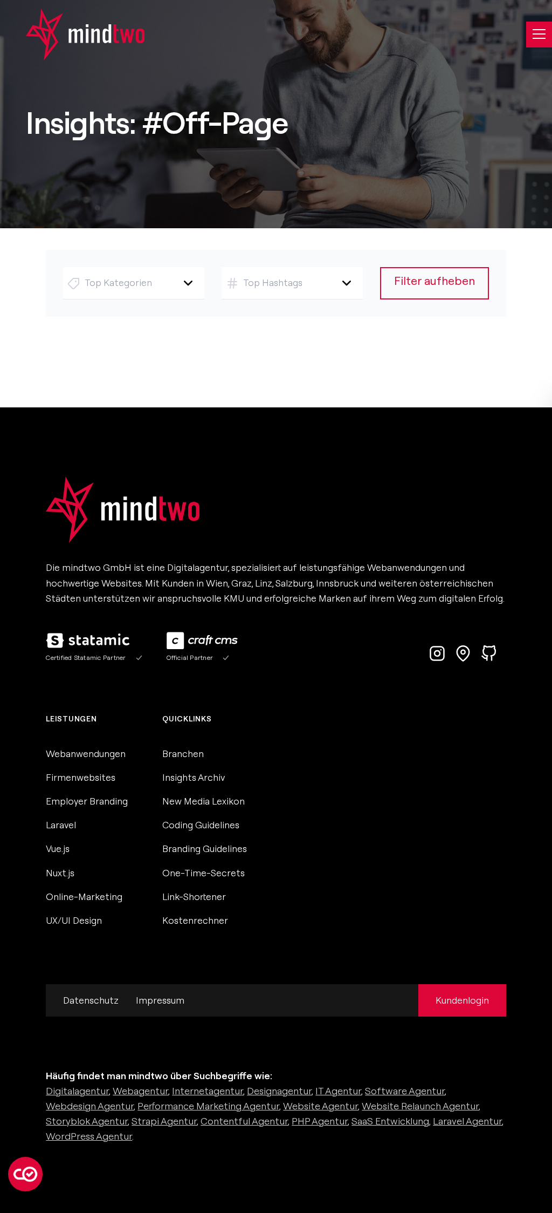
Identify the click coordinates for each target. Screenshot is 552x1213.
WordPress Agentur (89, 1136)
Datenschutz (91, 1000)
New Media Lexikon (203, 801)
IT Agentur (338, 1091)
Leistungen (71, 719)
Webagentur (140, 1091)
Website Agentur (320, 1106)
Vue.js (58, 848)
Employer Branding (87, 801)
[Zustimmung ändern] (25, 1174)
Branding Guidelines (204, 848)
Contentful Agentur (244, 1121)
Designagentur (279, 1091)
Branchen (183, 753)
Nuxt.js (60, 872)
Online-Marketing (84, 896)
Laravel (61, 824)
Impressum (160, 1000)
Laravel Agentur (467, 1121)
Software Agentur (405, 1091)
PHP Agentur (320, 1121)
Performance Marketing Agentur (208, 1106)
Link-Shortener (194, 896)
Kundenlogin (462, 1000)
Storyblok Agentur (87, 1121)
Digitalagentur (77, 1091)
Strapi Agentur (164, 1121)
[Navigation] (539, 34)
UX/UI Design (74, 920)
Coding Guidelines (200, 824)
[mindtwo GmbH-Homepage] (72, 34)
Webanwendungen (86, 753)
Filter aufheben (434, 281)
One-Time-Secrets (203, 872)
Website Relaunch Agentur (420, 1106)
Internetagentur (207, 1091)
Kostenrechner (195, 920)
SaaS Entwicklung (390, 1121)
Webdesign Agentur (90, 1106)
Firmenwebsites (80, 777)
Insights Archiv (193, 777)
